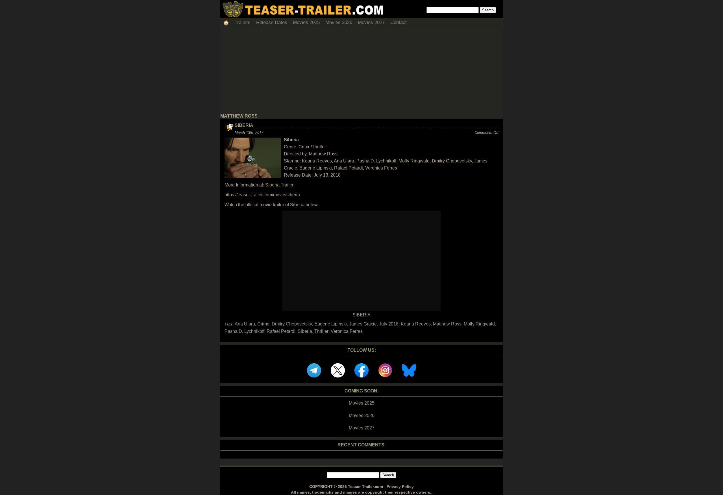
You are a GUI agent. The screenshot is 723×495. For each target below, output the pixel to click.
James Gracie (363, 324)
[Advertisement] (361, 71)
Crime (263, 324)
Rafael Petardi (281, 331)
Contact (398, 22)
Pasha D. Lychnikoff (244, 331)
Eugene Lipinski (330, 324)
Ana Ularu (245, 324)
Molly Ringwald (479, 324)
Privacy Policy (400, 486)
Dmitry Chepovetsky (292, 324)
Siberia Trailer (279, 185)
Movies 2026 (338, 22)
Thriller (321, 331)
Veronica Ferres (347, 331)
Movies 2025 (306, 22)
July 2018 (388, 324)
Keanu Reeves (416, 324)
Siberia (244, 125)
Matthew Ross (447, 324)
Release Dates (271, 22)
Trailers (243, 22)
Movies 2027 (371, 22)
